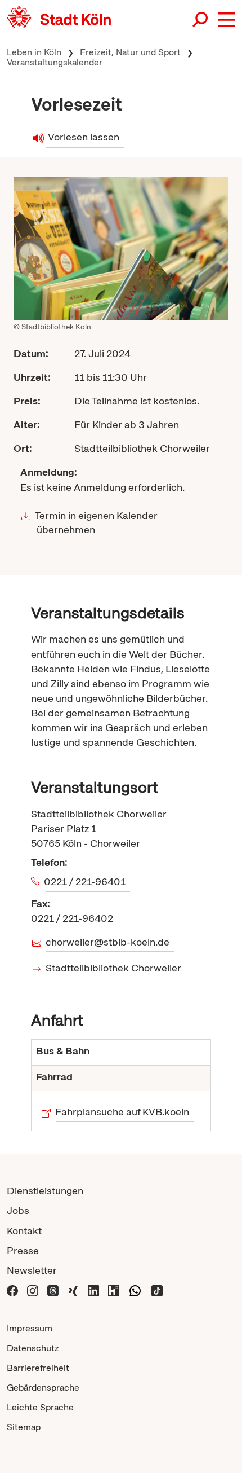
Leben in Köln (34, 52)
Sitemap (24, 1427)
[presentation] (121, 1052)
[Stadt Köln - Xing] (73, 1290)
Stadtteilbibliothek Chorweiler (113, 967)
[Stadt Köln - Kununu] (113, 1290)
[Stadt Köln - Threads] (53, 1290)
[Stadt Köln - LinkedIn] (93, 1290)
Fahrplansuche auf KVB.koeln (122, 1111)
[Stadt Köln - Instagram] (32, 1290)
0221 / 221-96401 (86, 881)
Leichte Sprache (40, 1407)
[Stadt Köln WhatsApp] (135, 1290)
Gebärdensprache (43, 1387)
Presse (23, 1250)
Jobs (18, 1210)
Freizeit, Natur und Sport (130, 52)
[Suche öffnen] (200, 20)
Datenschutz (33, 1348)
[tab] (121, 1052)
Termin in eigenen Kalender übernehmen (96, 522)
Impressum (29, 1328)
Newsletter (32, 1270)
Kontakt (24, 1230)
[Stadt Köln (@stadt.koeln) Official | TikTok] (157, 1290)
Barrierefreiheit (38, 1368)
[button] (226, 20)
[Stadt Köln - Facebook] (12, 1290)
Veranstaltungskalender (54, 62)
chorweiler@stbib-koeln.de (107, 941)
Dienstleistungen (45, 1190)
